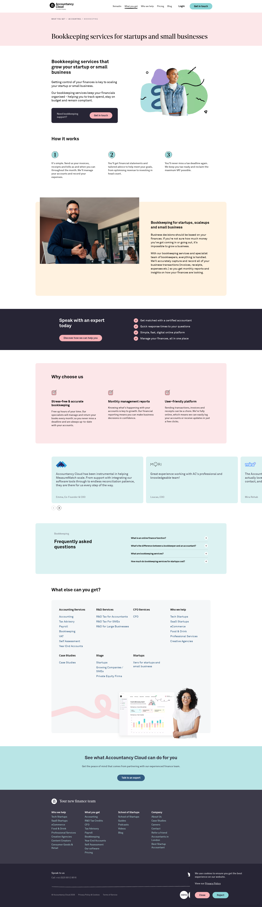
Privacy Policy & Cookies (89, 895)
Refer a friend (159, 832)
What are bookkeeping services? (147, 553)
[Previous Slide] (53, 508)
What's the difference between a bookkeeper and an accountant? (163, 545)
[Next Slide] (59, 508)
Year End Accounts (71, 646)
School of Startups (128, 812)
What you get (92, 812)
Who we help (178, 609)
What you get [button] (131, 6)
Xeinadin (117, 6)
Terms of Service (110, 895)
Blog (169, 6)
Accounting (66, 616)
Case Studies (67, 655)
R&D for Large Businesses (112, 626)
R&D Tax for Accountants (112, 616)
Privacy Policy (213, 883)
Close (202, 895)
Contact (155, 828)
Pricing (160, 6)
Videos (122, 828)
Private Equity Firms (109, 676)
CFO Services (141, 609)
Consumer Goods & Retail (62, 846)
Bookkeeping (67, 631)
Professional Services (183, 636)
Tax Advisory (67, 621)
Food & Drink (178, 631)
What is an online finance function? (148, 538)
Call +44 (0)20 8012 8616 (63, 877)
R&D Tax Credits (94, 820)
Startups (101, 662)
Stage (100, 655)
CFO (135, 616)
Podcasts (123, 824)
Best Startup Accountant (158, 846)
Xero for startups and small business (146, 664)
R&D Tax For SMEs (108, 621)
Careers (155, 824)
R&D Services (104, 609)
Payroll (63, 626)
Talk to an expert (131, 777)
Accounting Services (72, 609)
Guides (122, 820)
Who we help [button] (147, 6)
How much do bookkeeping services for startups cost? (158, 561)
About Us (156, 816)
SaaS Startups (179, 621)
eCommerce (178, 626)
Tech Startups (179, 616)
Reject (220, 895)
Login (181, 6)
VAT (61, 636)
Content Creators (61, 840)
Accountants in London (160, 838)
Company (156, 812)
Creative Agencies (181, 641)
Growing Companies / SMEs (109, 669)
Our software (92, 848)
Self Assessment (69, 641)
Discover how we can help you (81, 337)
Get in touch (201, 6)
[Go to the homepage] (62, 6)
